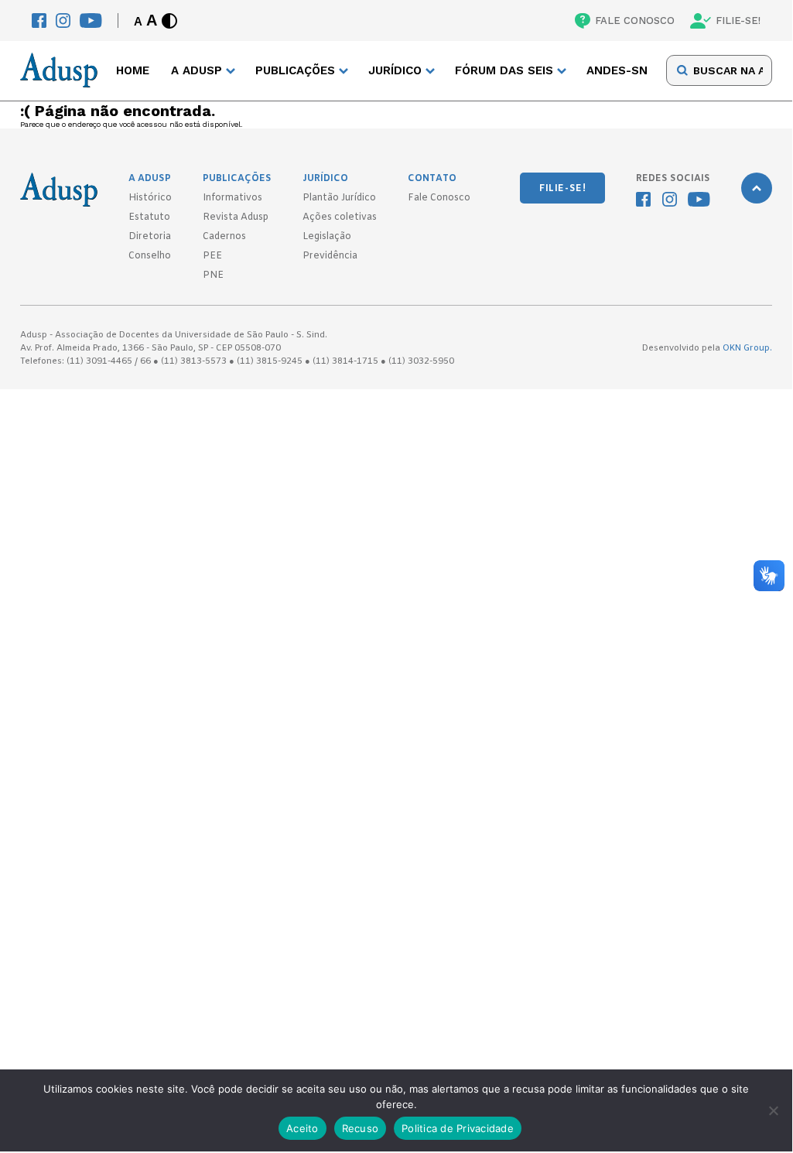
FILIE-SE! (738, 20)
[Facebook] (39, 20)
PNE (213, 275)
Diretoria (149, 237)
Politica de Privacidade (458, 1128)
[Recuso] (773, 1110)
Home (132, 70)
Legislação (327, 237)
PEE (212, 256)
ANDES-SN (617, 70)
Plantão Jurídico (339, 198)
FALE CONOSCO (635, 20)
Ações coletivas (340, 217)
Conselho (149, 256)
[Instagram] (63, 20)
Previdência (330, 256)
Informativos (232, 198)
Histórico (150, 198)
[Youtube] (91, 20)
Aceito (302, 1128)
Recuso (360, 1128)
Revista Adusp (235, 217)
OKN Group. (747, 348)
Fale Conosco (439, 198)
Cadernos (224, 237)
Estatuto (149, 217)
